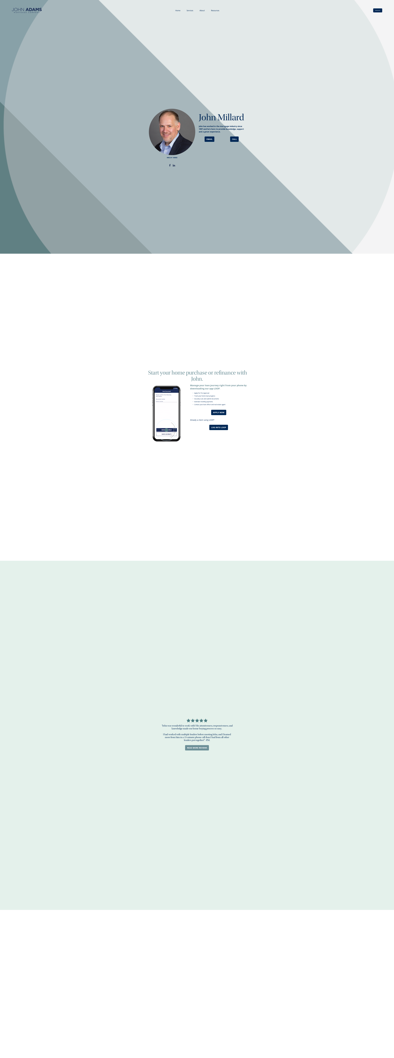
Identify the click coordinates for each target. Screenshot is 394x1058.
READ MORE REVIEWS (197, 748)
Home (177, 10)
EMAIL (209, 139)
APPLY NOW (218, 412)
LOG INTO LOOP (218, 427)
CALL (234, 139)
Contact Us (377, 10)
